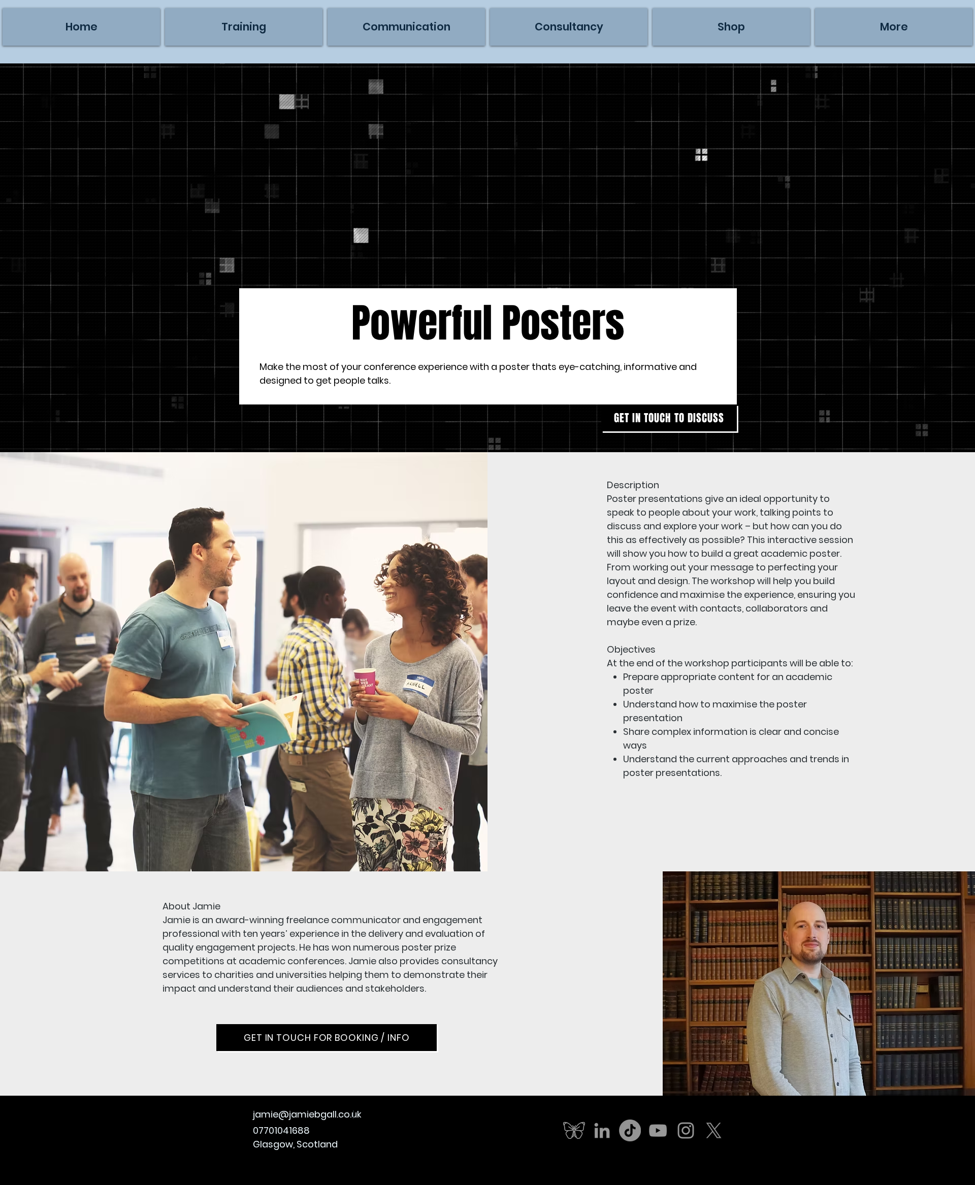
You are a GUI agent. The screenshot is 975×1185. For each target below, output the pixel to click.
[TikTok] (630, 1130)
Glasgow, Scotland (295, 1144)
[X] (714, 1130)
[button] (893, 27)
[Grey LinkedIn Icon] (602, 1130)
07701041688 (281, 1130)
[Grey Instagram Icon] (686, 1130)
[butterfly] (574, 1130)
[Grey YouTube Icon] (658, 1130)
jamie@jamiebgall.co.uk (307, 1114)
